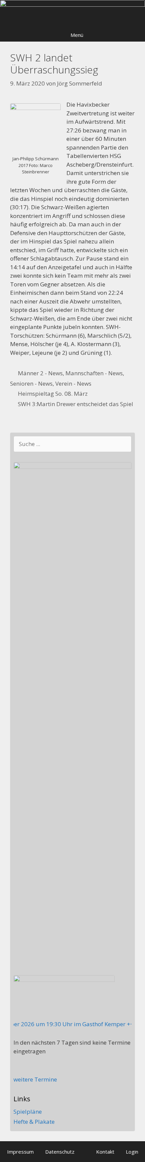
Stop (137, 11)
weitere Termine (35, 1079)
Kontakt (105, 1151)
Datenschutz (60, 1151)
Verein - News (73, 383)
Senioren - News (31, 383)
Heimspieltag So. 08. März (53, 393)
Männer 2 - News (40, 373)
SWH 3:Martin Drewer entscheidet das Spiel (75, 404)
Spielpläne (27, 1111)
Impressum (20, 1151)
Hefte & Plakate (34, 1121)
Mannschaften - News (94, 373)
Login (132, 1151)
